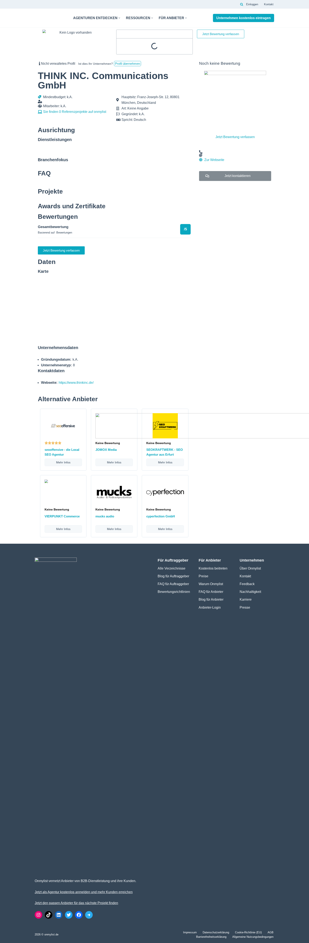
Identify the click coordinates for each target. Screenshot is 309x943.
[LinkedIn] (58, 915)
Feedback (247, 584)
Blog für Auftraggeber (173, 576)
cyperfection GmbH (160, 516)
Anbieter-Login (210, 607)
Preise (203, 576)
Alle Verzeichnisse (171, 568)
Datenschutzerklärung (216, 932)
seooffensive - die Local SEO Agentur (62, 452)
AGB (270, 932)
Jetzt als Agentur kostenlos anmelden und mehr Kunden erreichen (84, 892)
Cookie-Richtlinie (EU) (248, 932)
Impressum (190, 932)
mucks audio (104, 516)
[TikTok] (48, 915)
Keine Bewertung (107, 443)
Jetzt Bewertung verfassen (235, 137)
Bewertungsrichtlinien (174, 591)
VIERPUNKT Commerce (62, 516)
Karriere (246, 599)
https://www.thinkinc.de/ (76, 382)
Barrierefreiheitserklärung (211, 936)
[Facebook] (79, 915)
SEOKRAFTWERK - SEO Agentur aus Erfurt (164, 452)
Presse (245, 607)
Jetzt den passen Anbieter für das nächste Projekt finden (76, 903)
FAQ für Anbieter (211, 591)
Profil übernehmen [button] (127, 63)
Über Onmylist (250, 568)
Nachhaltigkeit (250, 591)
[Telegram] (89, 915)
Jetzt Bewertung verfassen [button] (220, 34)
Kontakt (268, 4)
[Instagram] (38, 915)
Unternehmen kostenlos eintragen (243, 18)
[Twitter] (69, 915)
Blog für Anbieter (211, 599)
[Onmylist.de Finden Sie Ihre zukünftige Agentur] (50, 18)
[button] (119, 18)
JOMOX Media (106, 449)
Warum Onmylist (211, 584)
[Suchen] (241, 4)
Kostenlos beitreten (213, 568)
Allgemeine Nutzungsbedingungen (252, 936)
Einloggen (252, 4)
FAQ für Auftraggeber (173, 584)
